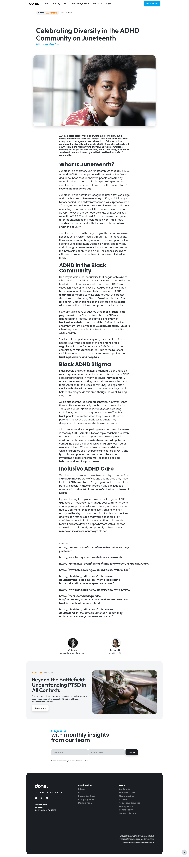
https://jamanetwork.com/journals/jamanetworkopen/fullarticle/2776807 (104, 563)
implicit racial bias (113, 311)
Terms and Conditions (130, 803)
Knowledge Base (86, 796)
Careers (123, 799)
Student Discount (128, 813)
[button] (46, 3)
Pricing (56, 3)
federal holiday (91, 198)
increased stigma (85, 405)
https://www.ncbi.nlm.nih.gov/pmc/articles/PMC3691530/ (94, 570)
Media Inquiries (126, 796)
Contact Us (124, 789)
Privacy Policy (126, 806)
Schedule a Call (127, 792)
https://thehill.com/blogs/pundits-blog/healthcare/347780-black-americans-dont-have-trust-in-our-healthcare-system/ (93, 599)
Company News (86, 799)
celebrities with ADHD (79, 388)
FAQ (66, 3)
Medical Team (85, 803)
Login (108, 3)
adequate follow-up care (114, 326)
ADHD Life (51, 13)
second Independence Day (75, 188)
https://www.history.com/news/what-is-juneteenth (90, 557)
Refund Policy (126, 809)
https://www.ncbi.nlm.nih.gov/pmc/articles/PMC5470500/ (94, 589)
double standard (102, 440)
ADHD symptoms (78, 482)
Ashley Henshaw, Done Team (47, 44)
